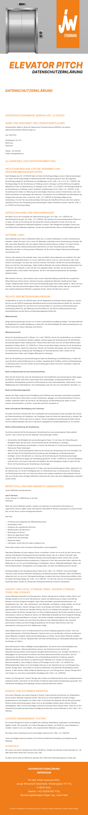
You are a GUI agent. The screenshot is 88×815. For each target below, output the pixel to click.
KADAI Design (73, 808)
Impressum (44, 772)
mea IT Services (42, 808)
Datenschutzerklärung (44, 768)
